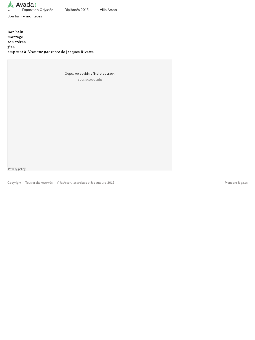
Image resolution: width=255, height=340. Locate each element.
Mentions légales (236, 182)
